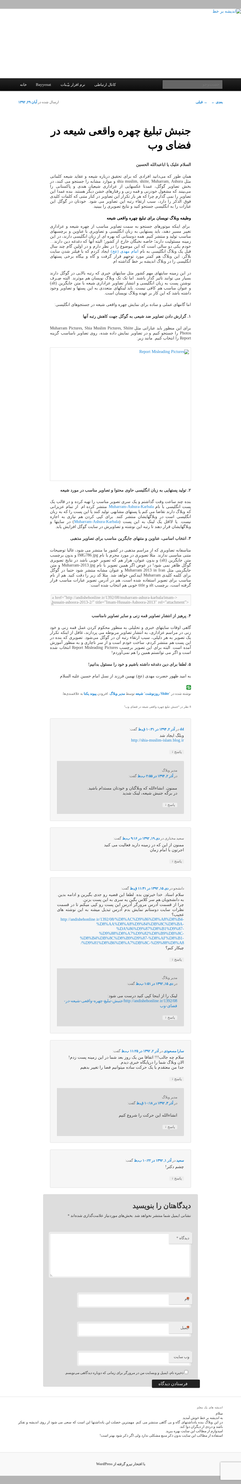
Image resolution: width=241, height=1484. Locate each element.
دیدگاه (182, 1238)
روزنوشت (152, 694)
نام (187, 1299)
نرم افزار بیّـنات (73, 84)
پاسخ (177, 752)
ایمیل (185, 1327)
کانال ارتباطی (105, 84)
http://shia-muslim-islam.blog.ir (157, 740)
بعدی (217, 102)
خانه (23, 84)
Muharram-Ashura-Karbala (131, 506)
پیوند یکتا (90, 694)
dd (182, 729)
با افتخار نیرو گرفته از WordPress (120, 1464)
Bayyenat (43, 84)
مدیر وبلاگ (117, 694)
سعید (180, 1160)
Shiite (164, 694)
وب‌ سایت (181, 1357)
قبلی (201, 102)
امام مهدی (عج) (124, 251)
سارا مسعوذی (174, 1051)
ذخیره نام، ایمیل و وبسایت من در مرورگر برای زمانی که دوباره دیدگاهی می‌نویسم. (124, 1373)
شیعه (139, 694)
